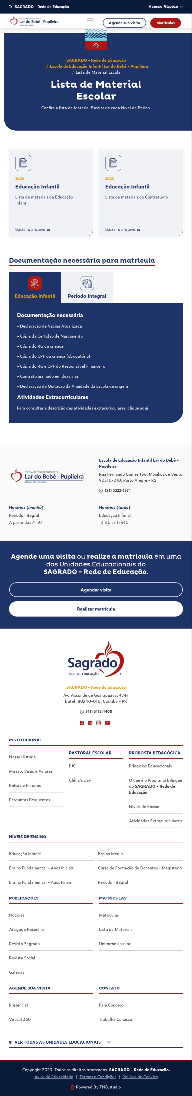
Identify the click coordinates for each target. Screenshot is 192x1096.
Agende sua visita (124, 23)
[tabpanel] (96, 363)
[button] (96, 1043)
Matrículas (165, 23)
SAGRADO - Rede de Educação (96, 60)
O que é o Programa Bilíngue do (155, 786)
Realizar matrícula (96, 608)
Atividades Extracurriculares (155, 821)
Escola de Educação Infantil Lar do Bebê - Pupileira (99, 66)
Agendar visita (96, 589)
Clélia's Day (80, 780)
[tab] (35, 287)
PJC (72, 766)
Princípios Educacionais (150, 766)
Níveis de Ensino (144, 806)
